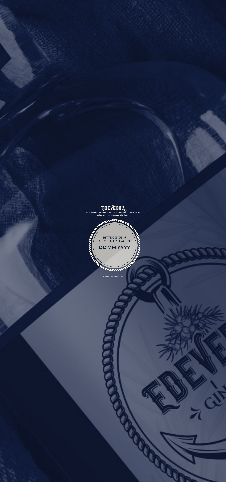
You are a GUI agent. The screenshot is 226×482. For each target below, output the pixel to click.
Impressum (106, 276)
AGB (121, 276)
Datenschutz (115, 276)
